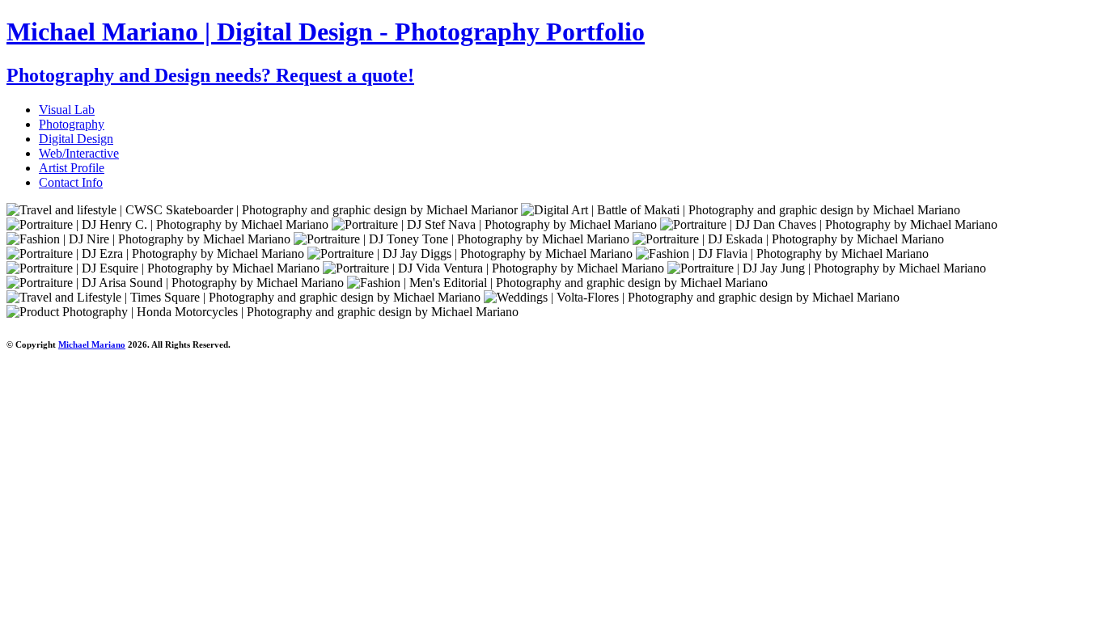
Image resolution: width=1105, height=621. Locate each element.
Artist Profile (71, 168)
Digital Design (76, 139)
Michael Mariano (91, 344)
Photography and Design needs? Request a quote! (210, 75)
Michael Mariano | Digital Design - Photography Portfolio (325, 31)
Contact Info (71, 182)
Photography (71, 124)
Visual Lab (67, 109)
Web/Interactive (79, 153)
